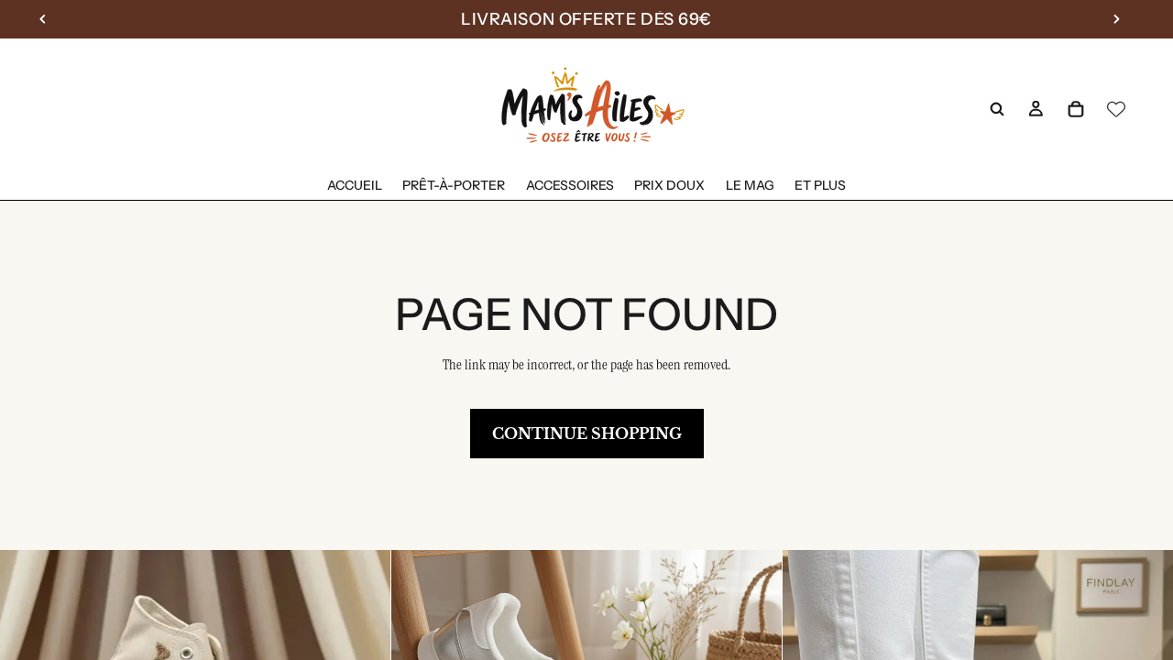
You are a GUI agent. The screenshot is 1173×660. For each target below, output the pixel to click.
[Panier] (1076, 109)
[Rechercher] (997, 109)
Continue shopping (587, 433)
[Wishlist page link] (1116, 109)
